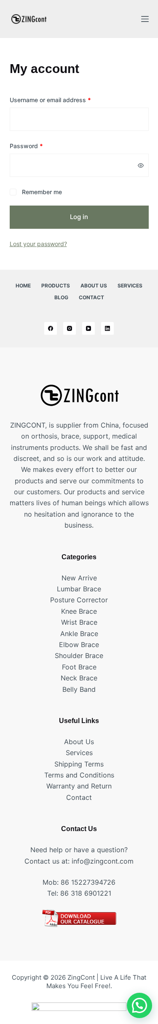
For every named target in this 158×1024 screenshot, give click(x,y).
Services (130, 285)
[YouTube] (88, 328)
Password (38, 145)
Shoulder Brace (79, 655)
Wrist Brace (79, 622)
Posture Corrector (79, 600)
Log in (79, 217)
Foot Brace (79, 667)
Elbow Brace (79, 644)
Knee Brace (79, 611)
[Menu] (145, 19)
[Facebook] (50, 328)
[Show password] (141, 165)
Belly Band (79, 689)
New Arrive (79, 578)
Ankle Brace (79, 633)
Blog (61, 297)
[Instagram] (69, 328)
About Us (93, 285)
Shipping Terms (79, 764)
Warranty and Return (79, 786)
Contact (91, 297)
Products (55, 285)
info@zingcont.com (103, 861)
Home (23, 285)
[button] (139, 1005)
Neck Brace (79, 678)
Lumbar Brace (79, 589)
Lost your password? (38, 243)
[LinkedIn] (107, 328)
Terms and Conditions (79, 775)
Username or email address (62, 99)
